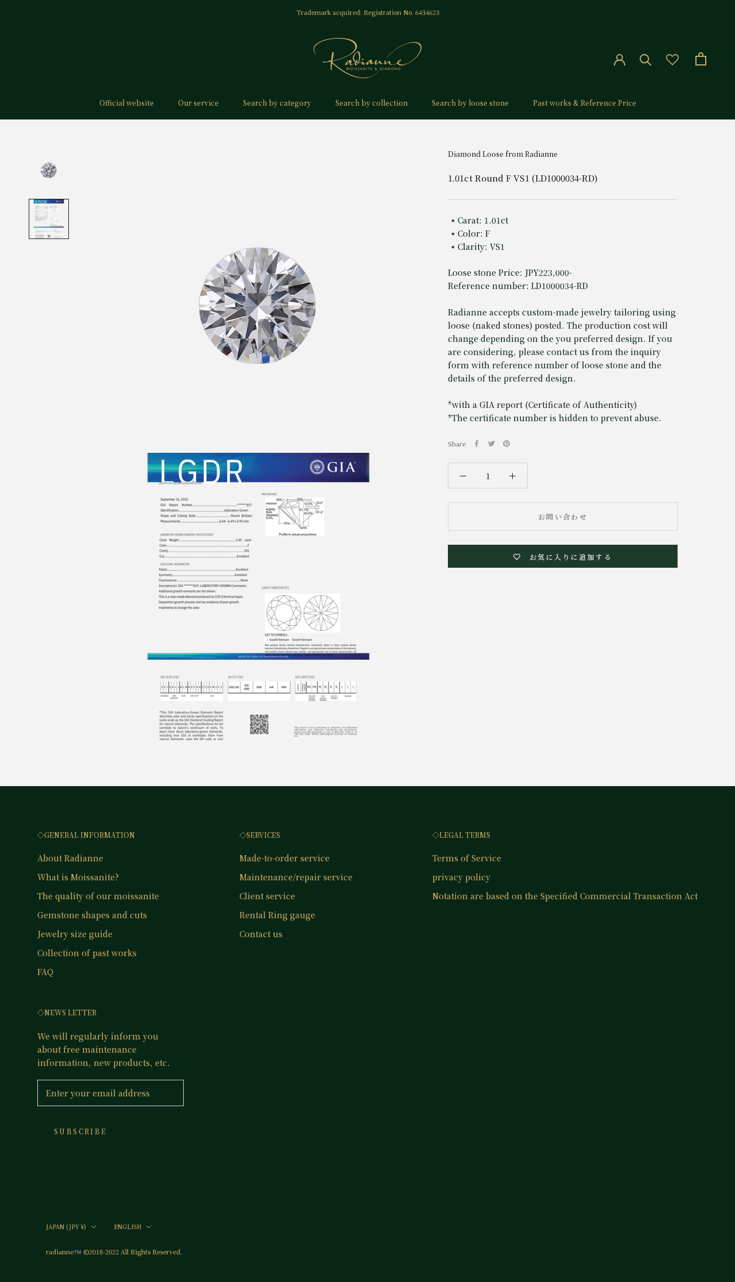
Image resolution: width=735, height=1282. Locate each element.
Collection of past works (87, 952)
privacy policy (461, 877)
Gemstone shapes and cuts (92, 915)
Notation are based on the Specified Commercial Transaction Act (565, 896)
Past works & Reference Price (584, 102)
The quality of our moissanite (98, 896)
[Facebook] (476, 443)
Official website (126, 102)
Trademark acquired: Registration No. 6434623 (367, 12)
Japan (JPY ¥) (66, 1226)
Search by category (277, 102)
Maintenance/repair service (296, 877)
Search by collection (371, 102)
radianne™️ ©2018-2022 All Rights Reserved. (114, 1251)
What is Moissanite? (78, 877)
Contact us (261, 934)
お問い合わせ (562, 516)
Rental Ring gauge (277, 915)
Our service (198, 102)
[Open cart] (700, 59)
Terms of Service (466, 858)
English (127, 1226)
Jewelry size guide (75, 934)
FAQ (45, 971)
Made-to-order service (284, 858)
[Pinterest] (506, 443)
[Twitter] (491, 443)
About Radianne (70, 858)
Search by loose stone (470, 102)
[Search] (646, 59)
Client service (267, 896)
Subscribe (80, 1131)
